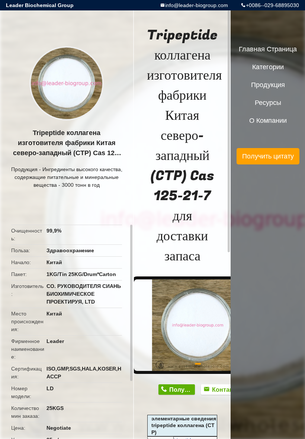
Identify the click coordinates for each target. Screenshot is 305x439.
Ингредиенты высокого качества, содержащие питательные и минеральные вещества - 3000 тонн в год (68, 177)
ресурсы (268, 102)
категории (268, 67)
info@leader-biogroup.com (196, 5)
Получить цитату (268, 156)
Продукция (24, 169)
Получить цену (182, 390)
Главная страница (268, 49)
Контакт (223, 390)
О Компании (268, 120)
